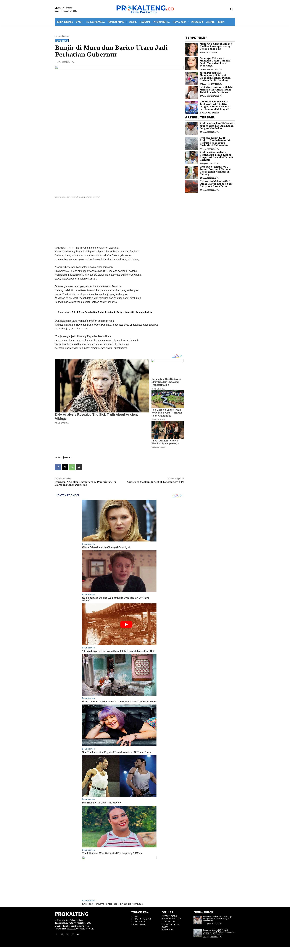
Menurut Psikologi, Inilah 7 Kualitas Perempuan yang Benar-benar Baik (216, 46)
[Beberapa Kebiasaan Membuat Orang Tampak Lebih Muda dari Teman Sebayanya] (191, 63)
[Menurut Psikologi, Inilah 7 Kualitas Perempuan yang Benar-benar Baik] (191, 49)
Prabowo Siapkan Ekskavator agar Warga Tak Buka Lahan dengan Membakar (217, 126)
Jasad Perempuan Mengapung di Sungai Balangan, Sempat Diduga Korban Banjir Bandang (215, 76)
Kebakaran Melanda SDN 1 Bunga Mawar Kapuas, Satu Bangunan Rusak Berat (216, 184)
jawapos (67, 457)
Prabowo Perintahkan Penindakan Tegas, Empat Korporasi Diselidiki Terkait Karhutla (216, 156)
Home (57, 36)
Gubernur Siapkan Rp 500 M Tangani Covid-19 (155, 481)
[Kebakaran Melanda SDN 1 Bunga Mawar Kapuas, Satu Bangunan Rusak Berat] (191, 186)
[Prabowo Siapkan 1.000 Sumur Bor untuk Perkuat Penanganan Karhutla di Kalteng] (191, 172)
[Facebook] (58, 467)
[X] (65, 467)
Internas (65, 36)
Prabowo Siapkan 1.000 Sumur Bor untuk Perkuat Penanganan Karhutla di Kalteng (215, 170)
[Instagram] (62, 934)
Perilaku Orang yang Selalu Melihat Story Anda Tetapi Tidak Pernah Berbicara (216, 90)
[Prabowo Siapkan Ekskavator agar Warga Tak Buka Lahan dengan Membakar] (191, 128)
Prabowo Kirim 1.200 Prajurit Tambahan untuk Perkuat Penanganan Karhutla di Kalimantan (215, 142)
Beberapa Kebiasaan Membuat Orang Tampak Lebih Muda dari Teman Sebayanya (215, 62)
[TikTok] (67, 934)
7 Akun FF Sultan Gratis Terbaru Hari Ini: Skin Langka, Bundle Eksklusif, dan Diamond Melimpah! (215, 105)
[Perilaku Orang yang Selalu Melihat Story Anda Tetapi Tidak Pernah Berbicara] (191, 92)
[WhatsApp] (72, 467)
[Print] (79, 467)
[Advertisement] (119, 222)
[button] (231, 9)
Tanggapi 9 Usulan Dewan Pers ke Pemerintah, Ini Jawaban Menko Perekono (85, 483)
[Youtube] (78, 934)
